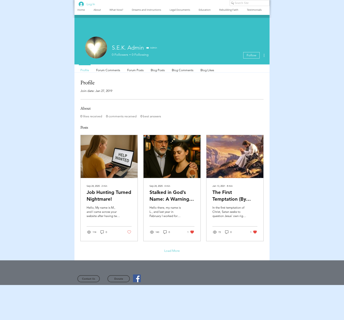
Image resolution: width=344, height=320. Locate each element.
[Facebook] (137, 278)
